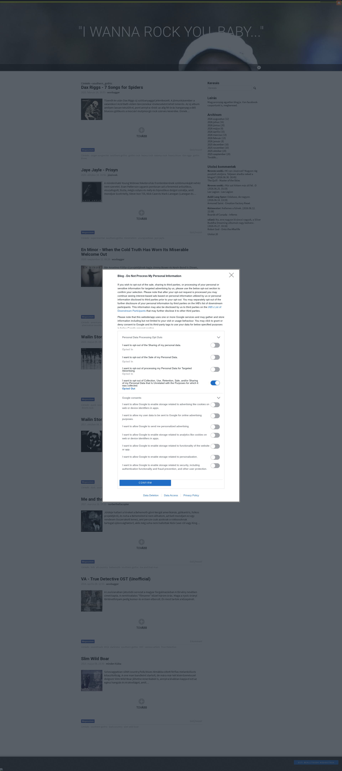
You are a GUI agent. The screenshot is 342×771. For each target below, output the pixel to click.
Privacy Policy (191, 495)
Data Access (171, 495)
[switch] (215, 345)
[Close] (232, 276)
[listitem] (171, 337)
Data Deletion (151, 495)
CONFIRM (145, 482)
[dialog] (171, 385)
